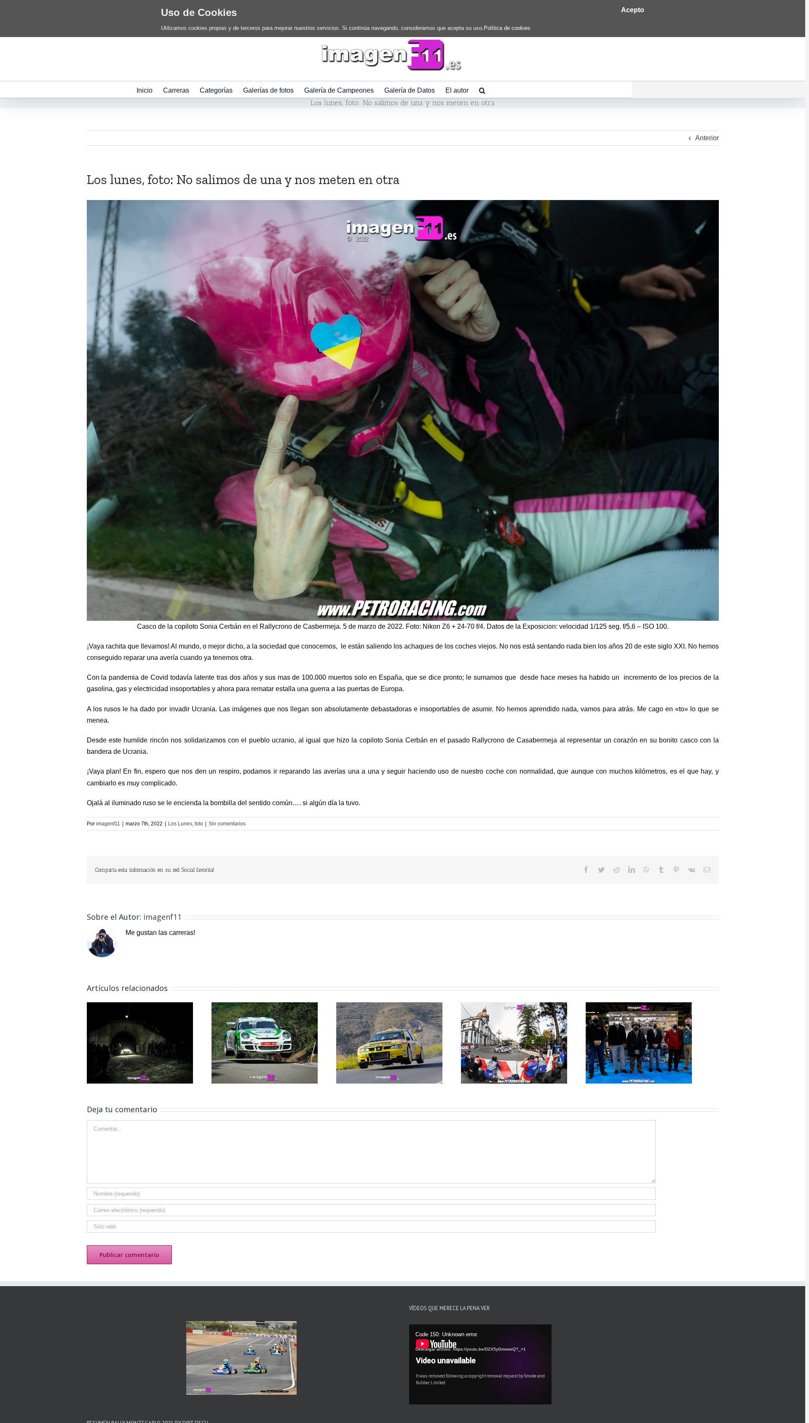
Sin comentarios (227, 824)
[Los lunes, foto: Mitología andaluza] (265, 1042)
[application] (480, 1364)
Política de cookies (507, 28)
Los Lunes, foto (185, 824)
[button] (482, 89)
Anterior (707, 137)
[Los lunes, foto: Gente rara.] (514, 1042)
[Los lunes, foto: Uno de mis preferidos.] (389, 1042)
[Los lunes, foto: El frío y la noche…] (140, 1042)
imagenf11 (108, 824)
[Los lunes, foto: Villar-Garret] (639, 1042)
